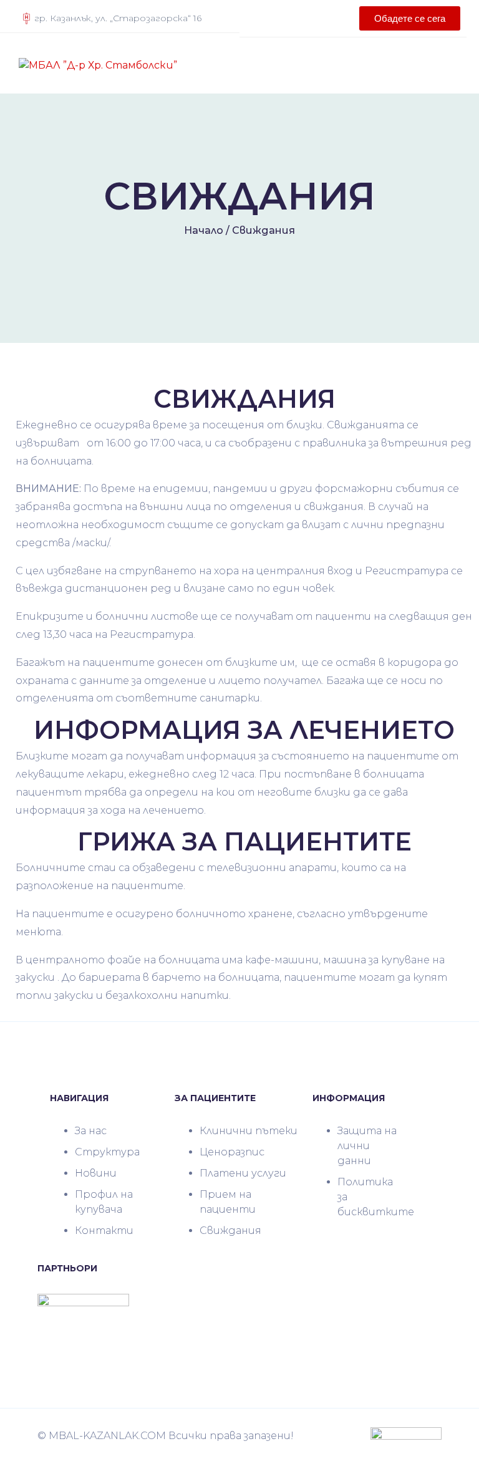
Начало (203, 230)
